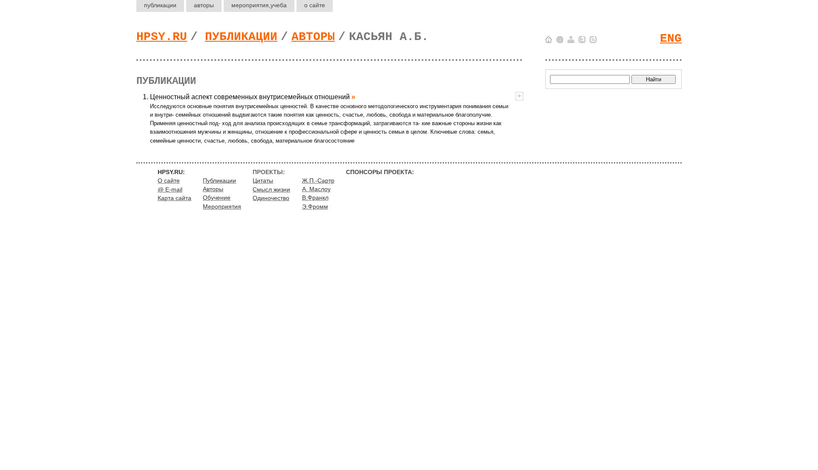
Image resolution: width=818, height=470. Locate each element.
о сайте (314, 5)
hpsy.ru (161, 36)
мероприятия (259, 5)
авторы (204, 5)
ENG (671, 38)
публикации (160, 5)
